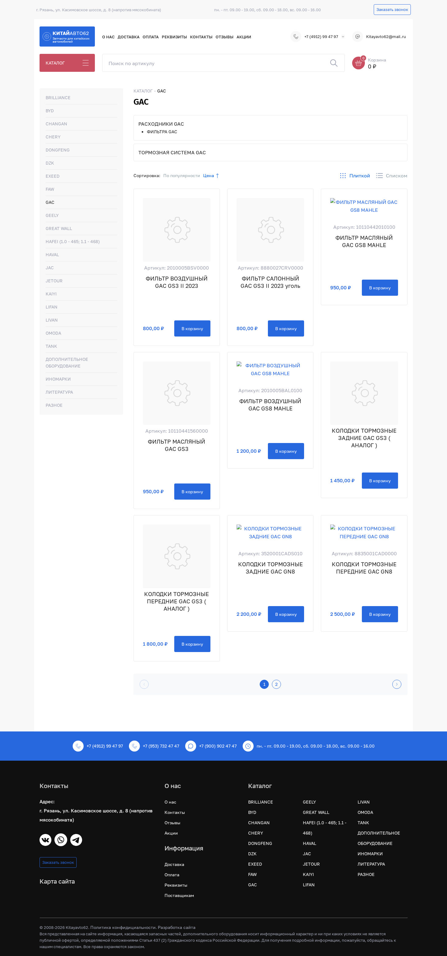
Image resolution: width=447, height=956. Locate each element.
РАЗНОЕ (54, 405)
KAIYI (51, 293)
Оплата (151, 36)
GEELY (52, 215)
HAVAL (52, 254)
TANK (51, 346)
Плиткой (359, 176)
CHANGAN (56, 123)
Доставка (129, 36)
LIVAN (52, 320)
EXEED (53, 176)
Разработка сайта (177, 927)
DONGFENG (58, 149)
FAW (50, 189)
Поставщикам (179, 895)
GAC (50, 202)
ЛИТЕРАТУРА (59, 392)
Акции (244, 36)
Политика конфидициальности (123, 927)
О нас (108, 36)
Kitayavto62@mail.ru (386, 36)
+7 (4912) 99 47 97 (321, 36)
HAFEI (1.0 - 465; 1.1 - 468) (73, 241)
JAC (50, 267)
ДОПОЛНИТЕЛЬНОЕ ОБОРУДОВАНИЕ (67, 362)
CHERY (53, 136)
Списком (396, 176)
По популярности (181, 175)
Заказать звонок (392, 9)
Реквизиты (174, 36)
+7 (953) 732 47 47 (161, 745)
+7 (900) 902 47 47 (218, 745)
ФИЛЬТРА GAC (162, 131)
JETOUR (54, 280)
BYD (50, 110)
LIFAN (51, 306)
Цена (208, 175)
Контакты (201, 36)
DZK (50, 163)
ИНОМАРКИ (58, 379)
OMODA (53, 333)
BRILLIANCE (58, 97)
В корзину (192, 328)
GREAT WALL (59, 228)
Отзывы (225, 36)
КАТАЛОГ (55, 62)
